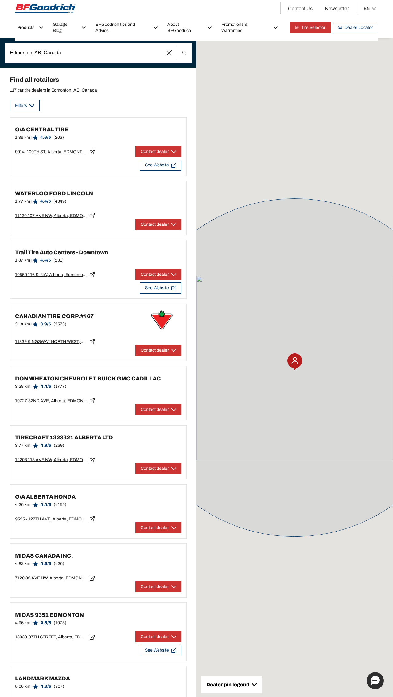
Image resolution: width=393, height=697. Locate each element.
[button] (169, 52)
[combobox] (98, 53)
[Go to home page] (45, 8)
